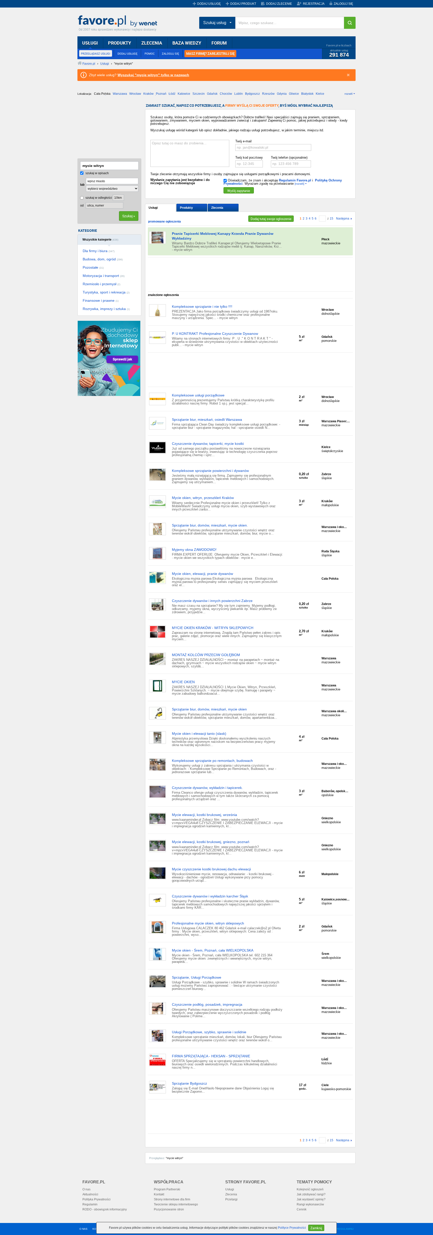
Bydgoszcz (252, 93)
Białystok (307, 93)
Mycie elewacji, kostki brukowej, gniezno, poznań (210, 842)
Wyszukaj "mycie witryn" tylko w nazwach (153, 75)
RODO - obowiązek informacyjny (104, 1209)
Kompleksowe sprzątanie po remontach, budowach (212, 761)
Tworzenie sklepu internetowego (176, 1204)
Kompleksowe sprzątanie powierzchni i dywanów (210, 471)
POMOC (150, 53)
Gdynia (282, 93)
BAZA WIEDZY (186, 43)
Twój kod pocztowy (249, 157)
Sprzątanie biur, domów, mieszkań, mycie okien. (210, 525)
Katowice (184, 93)
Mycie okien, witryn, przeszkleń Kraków (203, 498)
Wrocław (135, 93)
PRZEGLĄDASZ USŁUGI (95, 53)
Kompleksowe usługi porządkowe (198, 395)
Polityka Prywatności (96, 1199)
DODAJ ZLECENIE (279, 4)
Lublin (238, 93)
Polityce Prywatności (292, 1227)
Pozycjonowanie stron (169, 1209)
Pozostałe (93, 267)
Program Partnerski (167, 1189)
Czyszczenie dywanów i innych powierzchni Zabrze (212, 601)
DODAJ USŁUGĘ (209, 4)
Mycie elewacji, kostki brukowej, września (204, 815)
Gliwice (294, 93)
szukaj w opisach (97, 173)
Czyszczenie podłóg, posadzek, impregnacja (207, 1004)
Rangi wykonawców (310, 1204)
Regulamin (89, 1204)
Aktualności (90, 1194)
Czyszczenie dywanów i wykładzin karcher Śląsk (210, 896)
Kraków (148, 93)
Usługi (153, 208)
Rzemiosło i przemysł (101, 284)
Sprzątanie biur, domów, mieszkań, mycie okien (209, 709)
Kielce (320, 93)
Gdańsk (212, 93)
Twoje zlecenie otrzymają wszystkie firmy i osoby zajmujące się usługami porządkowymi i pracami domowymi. (230, 174)
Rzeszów (268, 93)
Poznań (161, 93)
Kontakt (159, 1194)
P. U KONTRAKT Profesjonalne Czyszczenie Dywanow (215, 334)
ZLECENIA (151, 43)
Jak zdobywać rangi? (311, 1194)
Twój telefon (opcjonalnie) (289, 157)
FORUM (219, 43)
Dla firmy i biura (99, 251)
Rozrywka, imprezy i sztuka (106, 309)
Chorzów (226, 93)
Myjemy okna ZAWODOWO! (194, 550)
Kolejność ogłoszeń (310, 1189)
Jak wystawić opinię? (311, 1199)
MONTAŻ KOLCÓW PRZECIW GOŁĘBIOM (206, 655)
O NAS (83, 1228)
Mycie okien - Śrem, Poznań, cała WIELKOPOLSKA (212, 950)
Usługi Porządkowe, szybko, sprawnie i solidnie (209, 1032)
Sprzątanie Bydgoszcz (189, 1083)
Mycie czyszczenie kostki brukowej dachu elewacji (211, 869)
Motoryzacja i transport (104, 276)
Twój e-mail (243, 141)
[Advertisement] (102, 129)
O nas (86, 1189)
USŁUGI (90, 43)
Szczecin (198, 93)
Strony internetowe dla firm (172, 1199)
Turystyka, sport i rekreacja (106, 292)
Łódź (172, 93)
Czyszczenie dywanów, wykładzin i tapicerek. (207, 788)
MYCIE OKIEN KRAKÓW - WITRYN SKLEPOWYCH (212, 628)
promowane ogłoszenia (164, 221)
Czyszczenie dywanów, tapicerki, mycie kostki (208, 444)
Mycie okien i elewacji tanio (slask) (199, 734)
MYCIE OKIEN (183, 682)
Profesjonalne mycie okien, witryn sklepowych (208, 923)
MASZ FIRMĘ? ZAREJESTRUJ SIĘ (210, 53)
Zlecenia (217, 208)
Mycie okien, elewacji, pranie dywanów (202, 574)
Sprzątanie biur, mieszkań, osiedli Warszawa (207, 420)
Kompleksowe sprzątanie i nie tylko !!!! (202, 306)
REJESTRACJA (313, 4)
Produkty (186, 208)
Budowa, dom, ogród (103, 259)
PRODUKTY (119, 43)
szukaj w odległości (98, 197)
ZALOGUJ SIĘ (343, 4)
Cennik (301, 1209)
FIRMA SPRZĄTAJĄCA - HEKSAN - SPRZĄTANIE (211, 1056)
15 (331, 218)
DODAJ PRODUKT (243, 4)
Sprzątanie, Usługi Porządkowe (196, 977)
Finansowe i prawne (101, 300)
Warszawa (120, 93)
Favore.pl (118, 21)
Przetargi (231, 1199)
